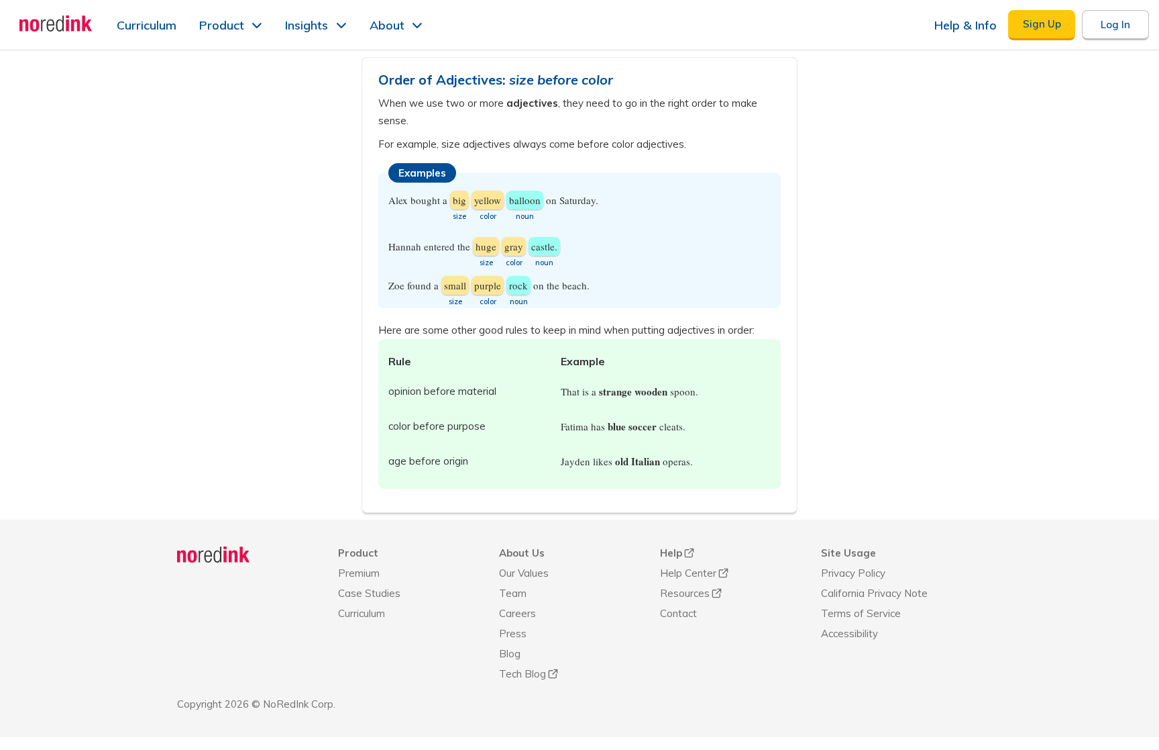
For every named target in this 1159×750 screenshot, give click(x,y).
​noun (525, 216)
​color (488, 301)
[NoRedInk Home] (56, 23)
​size (486, 262)
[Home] (213, 555)
